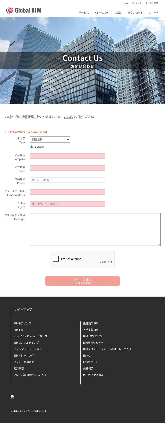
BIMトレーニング (24, 355)
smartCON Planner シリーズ (30, 336)
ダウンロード (135, 13)
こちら (68, 116)
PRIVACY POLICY (93, 375)
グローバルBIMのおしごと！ (30, 375)
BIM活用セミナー (93, 343)
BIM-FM (18, 330)
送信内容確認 (82, 281)
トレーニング (102, 13)
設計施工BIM (90, 323)
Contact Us (138, 3)
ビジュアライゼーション (28, 349)
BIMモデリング (22, 323)
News (125, 3)
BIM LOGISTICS (92, 336)
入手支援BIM (90, 330)
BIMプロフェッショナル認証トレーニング (107, 349)
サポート (153, 13)
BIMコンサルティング (26, 343)
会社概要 (154, 3)
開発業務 (39, 147)
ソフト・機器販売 (24, 362)
